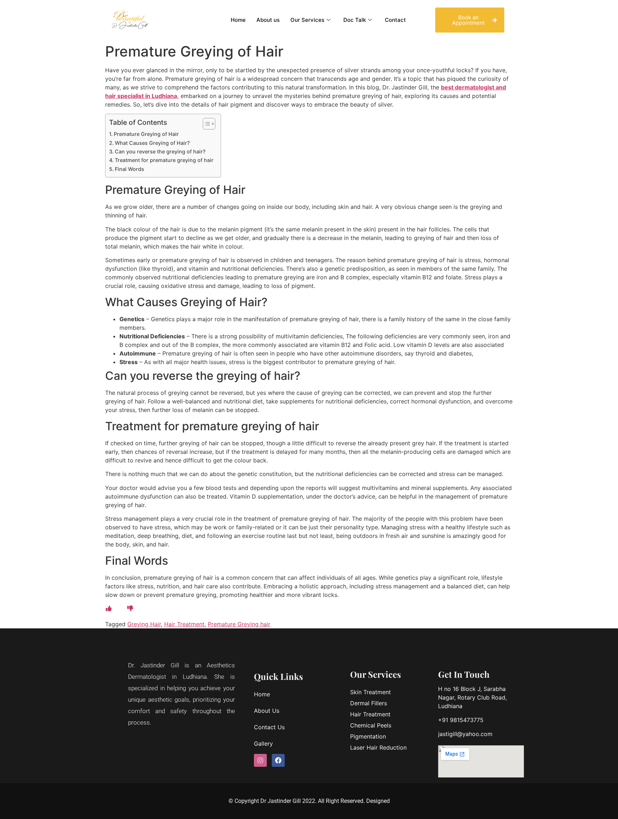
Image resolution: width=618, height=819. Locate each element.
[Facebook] (278, 760)
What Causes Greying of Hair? (152, 143)
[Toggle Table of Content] (205, 124)
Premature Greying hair (239, 624)
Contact (395, 19)
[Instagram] (260, 760)
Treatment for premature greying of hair (164, 160)
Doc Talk (354, 19)
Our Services (307, 19)
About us (268, 19)
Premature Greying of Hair (146, 134)
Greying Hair (144, 624)
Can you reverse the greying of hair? (160, 151)
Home (238, 19)
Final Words (129, 169)
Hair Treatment (184, 624)
